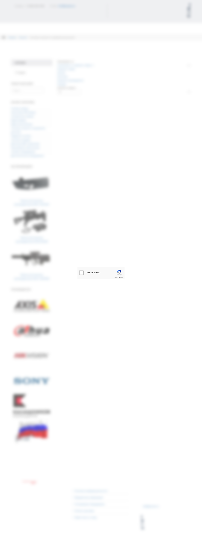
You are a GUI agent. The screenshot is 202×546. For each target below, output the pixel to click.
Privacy (116, 277)
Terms (121, 277)
